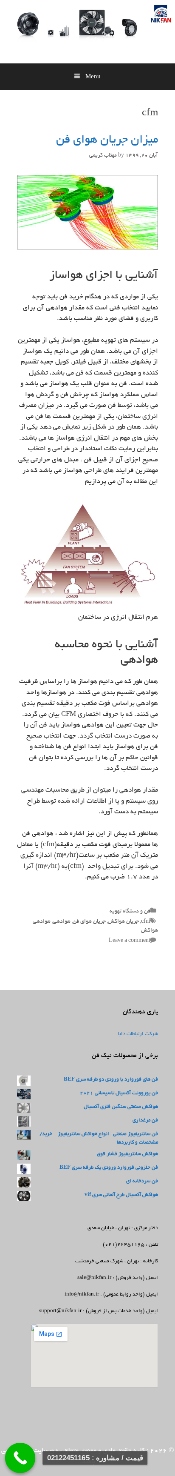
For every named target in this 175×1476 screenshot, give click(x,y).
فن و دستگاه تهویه (130, 911)
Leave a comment (129, 941)
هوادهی (62, 921)
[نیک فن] (140, 35)
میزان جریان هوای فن (107, 140)
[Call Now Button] (20, 1458)
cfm (145, 921)
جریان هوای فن (89, 921)
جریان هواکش (123, 921)
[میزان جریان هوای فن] (87, 248)
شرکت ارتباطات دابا (138, 1034)
